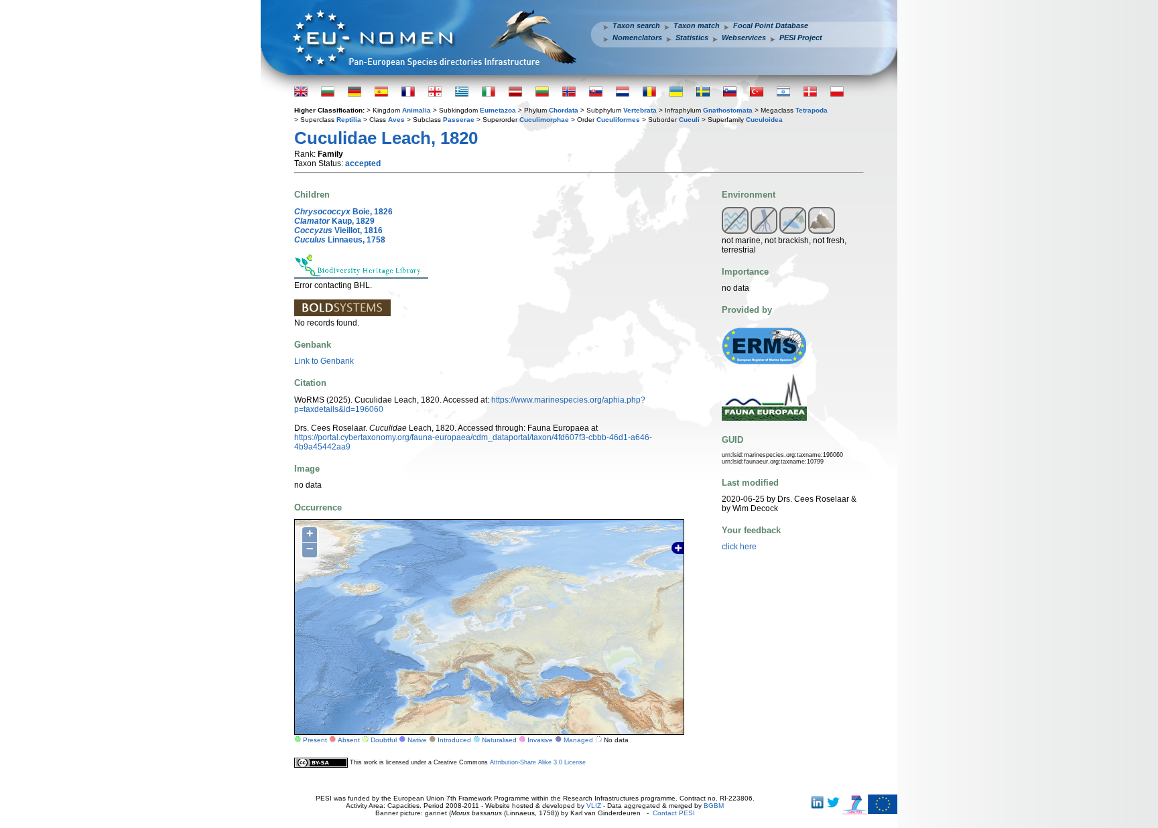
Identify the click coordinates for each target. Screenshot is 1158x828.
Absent (349, 740)
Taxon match (696, 25)
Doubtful (384, 740)
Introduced (454, 740)
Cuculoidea (764, 119)
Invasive (540, 740)
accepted (363, 163)
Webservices (744, 37)
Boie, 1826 (343, 211)
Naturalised (499, 740)
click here (739, 546)
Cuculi (689, 119)
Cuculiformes (618, 119)
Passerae (458, 119)
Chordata (563, 110)
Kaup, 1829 (334, 221)
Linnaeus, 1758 (339, 240)
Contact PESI (674, 813)
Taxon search (636, 25)
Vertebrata (640, 110)
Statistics (692, 37)
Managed (578, 740)
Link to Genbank (324, 361)
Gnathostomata (728, 110)
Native (417, 740)
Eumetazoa (498, 110)
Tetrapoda (811, 110)
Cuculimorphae (544, 119)
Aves (396, 119)
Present (315, 740)
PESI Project (800, 37)
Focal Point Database (770, 25)
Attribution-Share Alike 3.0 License (538, 762)
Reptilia (348, 119)
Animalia (416, 110)
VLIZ (593, 805)
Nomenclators (637, 37)
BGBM (714, 805)
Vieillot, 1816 (338, 230)
